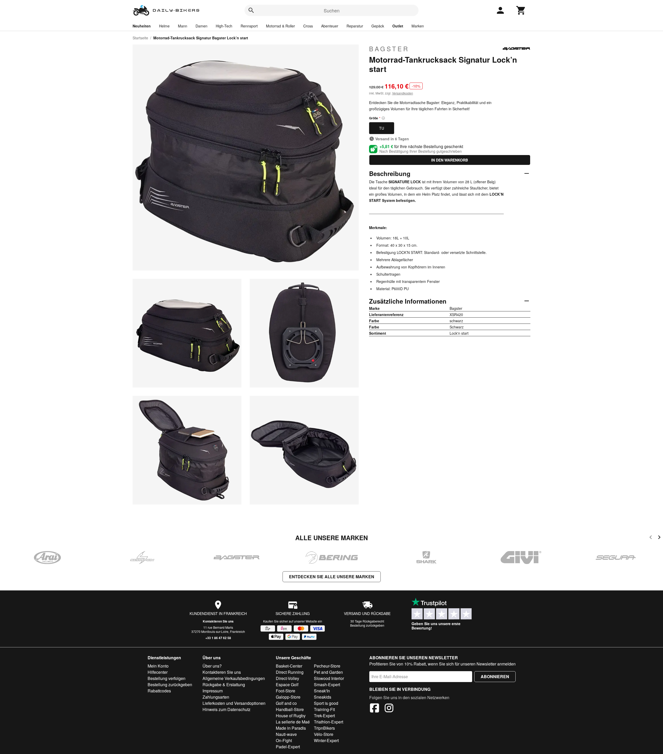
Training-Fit (324, 709)
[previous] (650, 538)
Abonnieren (495, 676)
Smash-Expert (327, 684)
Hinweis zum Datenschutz (226, 709)
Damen (201, 25)
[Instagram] (389, 709)
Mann (182, 25)
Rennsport (249, 25)
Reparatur (355, 25)
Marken (418, 25)
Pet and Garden (328, 672)
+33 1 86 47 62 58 (218, 637)
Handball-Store (290, 709)
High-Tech (224, 25)
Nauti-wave (286, 734)
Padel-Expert (288, 747)
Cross (308, 25)
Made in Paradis (291, 728)
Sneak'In (322, 691)
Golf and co (286, 703)
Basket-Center (289, 666)
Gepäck (377, 25)
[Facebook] (374, 709)
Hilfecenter (158, 672)
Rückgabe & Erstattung (224, 684)
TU (381, 128)
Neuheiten (142, 25)
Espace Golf (287, 684)
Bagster (389, 49)
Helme (164, 25)
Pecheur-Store (327, 666)
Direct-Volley (287, 678)
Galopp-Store (288, 697)
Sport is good (326, 703)
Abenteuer (329, 25)
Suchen (332, 10)
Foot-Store (285, 691)
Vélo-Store (323, 734)
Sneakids (322, 697)
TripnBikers (324, 728)
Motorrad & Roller (280, 25)
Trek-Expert (324, 716)
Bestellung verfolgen (166, 678)
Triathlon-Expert (328, 722)
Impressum (213, 691)
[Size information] (383, 118)
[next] (659, 538)
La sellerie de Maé (293, 722)
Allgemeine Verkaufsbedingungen (234, 678)
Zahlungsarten (216, 697)
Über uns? (212, 666)
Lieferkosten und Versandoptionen (234, 703)
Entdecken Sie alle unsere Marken (331, 577)
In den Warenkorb (449, 160)
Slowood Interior (329, 678)
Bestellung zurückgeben (367, 625)
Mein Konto (158, 666)
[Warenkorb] (521, 10)
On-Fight (284, 740)
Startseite (140, 37)
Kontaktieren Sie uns (218, 621)
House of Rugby (291, 716)
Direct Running (290, 672)
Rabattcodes (159, 691)
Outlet (397, 25)
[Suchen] (251, 10)
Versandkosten (402, 93)
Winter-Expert (326, 740)
